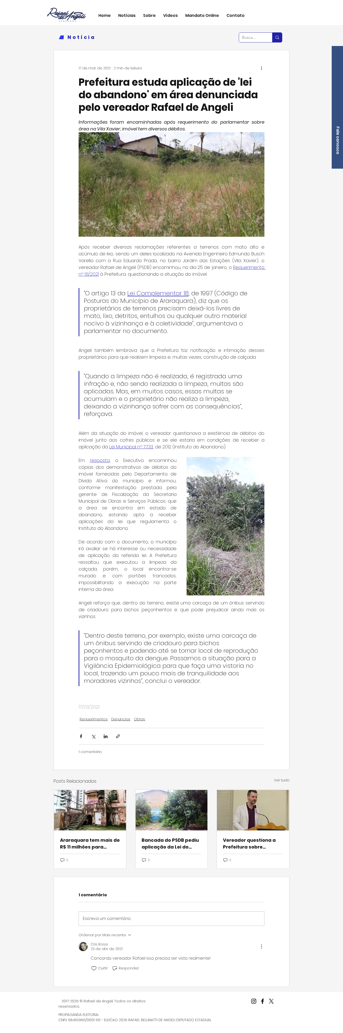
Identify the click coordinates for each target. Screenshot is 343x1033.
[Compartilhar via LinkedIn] (105, 736)
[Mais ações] (261, 68)
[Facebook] (262, 1001)
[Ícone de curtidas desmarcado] (94, 968)
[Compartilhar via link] (118, 736)
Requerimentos (94, 719)
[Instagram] (253, 1001)
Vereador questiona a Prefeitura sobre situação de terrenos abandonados (249, 843)
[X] (271, 1001)
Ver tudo (282, 780)
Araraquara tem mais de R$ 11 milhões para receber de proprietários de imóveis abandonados (90, 843)
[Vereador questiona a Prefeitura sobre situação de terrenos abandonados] (253, 810)
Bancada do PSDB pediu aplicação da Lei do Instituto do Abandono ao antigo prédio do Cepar (170, 843)
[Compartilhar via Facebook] (81, 736)
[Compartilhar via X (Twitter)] (93, 736)
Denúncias (120, 719)
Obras (139, 719)
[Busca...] (277, 37)
